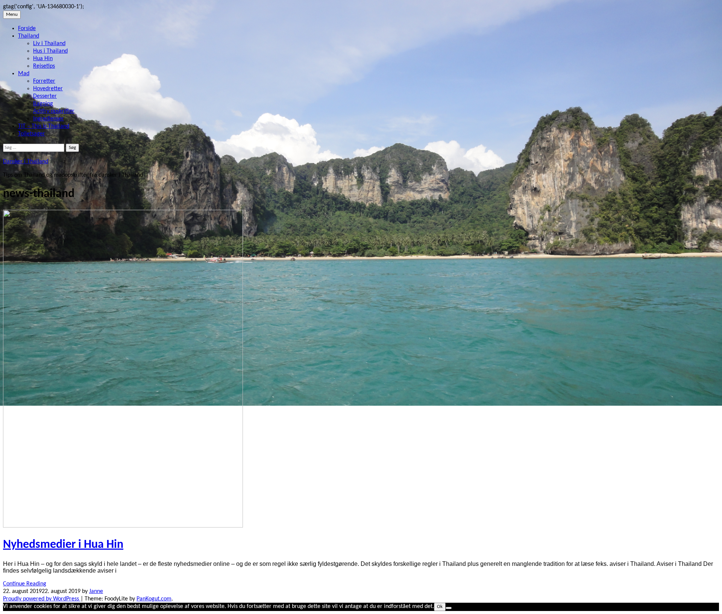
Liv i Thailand (49, 44)
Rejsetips (44, 66)
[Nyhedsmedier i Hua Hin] (123, 526)
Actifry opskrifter (53, 111)
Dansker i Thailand (25, 162)
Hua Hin (43, 59)
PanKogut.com (154, 599)
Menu (12, 14)
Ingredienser (48, 119)
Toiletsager (31, 134)
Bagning (43, 104)
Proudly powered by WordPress (41, 599)
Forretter (44, 81)
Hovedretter (48, 89)
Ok (440, 606)
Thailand (28, 36)
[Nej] (449, 608)
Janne (96, 591)
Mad (23, 74)
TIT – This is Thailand (43, 126)
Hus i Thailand (50, 51)
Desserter (45, 96)
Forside (27, 29)
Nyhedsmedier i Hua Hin (63, 545)
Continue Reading (24, 584)
